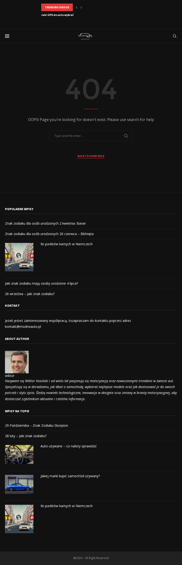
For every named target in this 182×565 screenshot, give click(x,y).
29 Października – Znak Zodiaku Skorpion (36, 425)
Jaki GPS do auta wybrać (57, 15)
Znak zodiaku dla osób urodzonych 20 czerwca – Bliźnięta (49, 234)
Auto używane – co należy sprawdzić (69, 446)
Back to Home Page (91, 156)
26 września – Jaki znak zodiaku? (30, 294)
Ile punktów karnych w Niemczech (67, 244)
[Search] (174, 36)
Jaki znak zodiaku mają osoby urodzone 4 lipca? (41, 283)
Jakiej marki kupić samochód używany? (70, 476)
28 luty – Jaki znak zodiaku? (25, 436)
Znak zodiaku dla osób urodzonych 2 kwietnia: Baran (45, 223)
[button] (76, 7)
